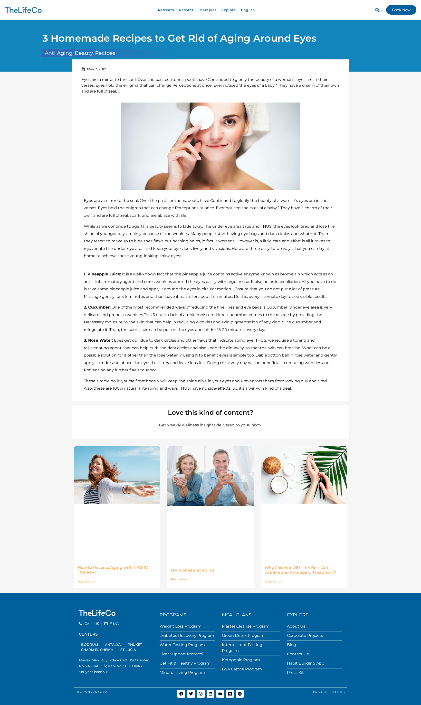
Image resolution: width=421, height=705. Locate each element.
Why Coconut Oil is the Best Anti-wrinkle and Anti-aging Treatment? (300, 570)
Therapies (207, 10)
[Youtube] (220, 694)
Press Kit (295, 672)
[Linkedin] (210, 694)
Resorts (186, 10)
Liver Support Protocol (181, 654)
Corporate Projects (305, 635)
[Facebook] (181, 694)
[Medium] (230, 694)
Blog (291, 644)
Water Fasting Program (182, 644)
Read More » (87, 581)
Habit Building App (305, 663)
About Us (296, 626)
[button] (377, 10)
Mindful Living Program (182, 672)
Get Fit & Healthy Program (185, 663)
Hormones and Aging (192, 570)
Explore (229, 10)
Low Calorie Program (242, 669)
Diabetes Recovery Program (187, 635)
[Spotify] (240, 694)
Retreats (166, 10)
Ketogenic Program (241, 660)
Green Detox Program (243, 635)
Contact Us (298, 654)
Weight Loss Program (180, 626)
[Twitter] (191, 694)
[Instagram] (201, 694)
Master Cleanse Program (245, 626)
